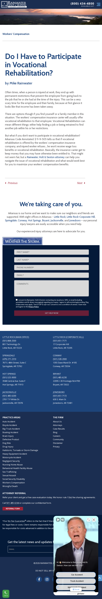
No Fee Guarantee (16, 521)
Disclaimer (58, 443)
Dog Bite (6, 443)
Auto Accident (8, 421)
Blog (55, 432)
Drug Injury (7, 446)
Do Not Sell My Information (51, 570)
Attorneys (57, 425)
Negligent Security (11, 461)
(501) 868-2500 (9, 340)
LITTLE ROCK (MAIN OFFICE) (15, 337)
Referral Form (13, 509)
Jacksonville (57, 220)
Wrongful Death (10, 486)
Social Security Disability (13, 479)
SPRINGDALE (8, 355)
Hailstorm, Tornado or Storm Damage (20, 450)
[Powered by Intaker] (81, 594)
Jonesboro (75, 220)
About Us (57, 421)
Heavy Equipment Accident (14, 453)
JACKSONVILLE (9, 392)
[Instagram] (47, 579)
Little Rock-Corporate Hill (81, 216)
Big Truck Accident (11, 428)
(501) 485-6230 (60, 377)
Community (58, 439)
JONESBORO (59, 392)
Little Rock (60, 216)
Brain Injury (8, 436)
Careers (56, 436)
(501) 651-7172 (60, 395)
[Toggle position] (89, 520)
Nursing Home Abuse (12, 464)
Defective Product (10, 439)
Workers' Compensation (15, 33)
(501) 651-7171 (60, 340)
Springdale (11, 220)
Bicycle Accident (9, 425)
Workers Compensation (13, 482)
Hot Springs (34, 220)
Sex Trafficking (9, 471)
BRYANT (57, 373)
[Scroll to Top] (99, 578)
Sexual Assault (9, 475)
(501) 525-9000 (9, 377)
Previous (12, 183)
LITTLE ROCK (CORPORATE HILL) (68, 337)
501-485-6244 (12, 503)
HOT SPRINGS (9, 373)
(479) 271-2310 (9, 359)
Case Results (59, 428)
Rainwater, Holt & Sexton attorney (46, 157)
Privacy (56, 446)
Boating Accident (10, 432)
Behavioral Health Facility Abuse (17, 468)
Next (80, 183)
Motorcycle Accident (11, 457)
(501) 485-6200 (9, 395)
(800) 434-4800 (82, 3)
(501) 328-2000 (60, 359)
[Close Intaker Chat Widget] (94, 520)
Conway (22, 220)
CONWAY (57, 355)
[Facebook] (39, 579)
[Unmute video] (58, 520)
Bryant (45, 220)
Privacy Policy (33, 307)
